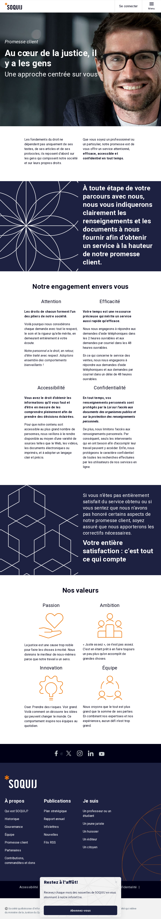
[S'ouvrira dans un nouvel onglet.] (57, 753)
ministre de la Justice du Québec (27, 912)
